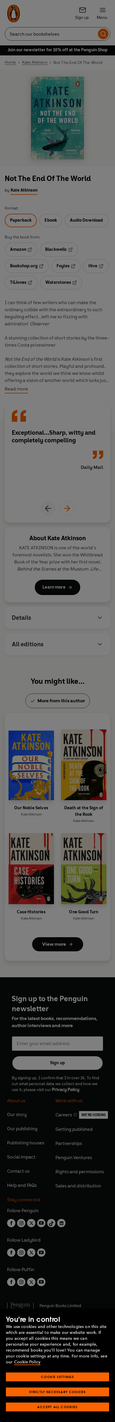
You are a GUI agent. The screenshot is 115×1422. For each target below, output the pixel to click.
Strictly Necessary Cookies (57, 1392)
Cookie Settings (57, 1377)
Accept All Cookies (57, 1407)
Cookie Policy (27, 1362)
